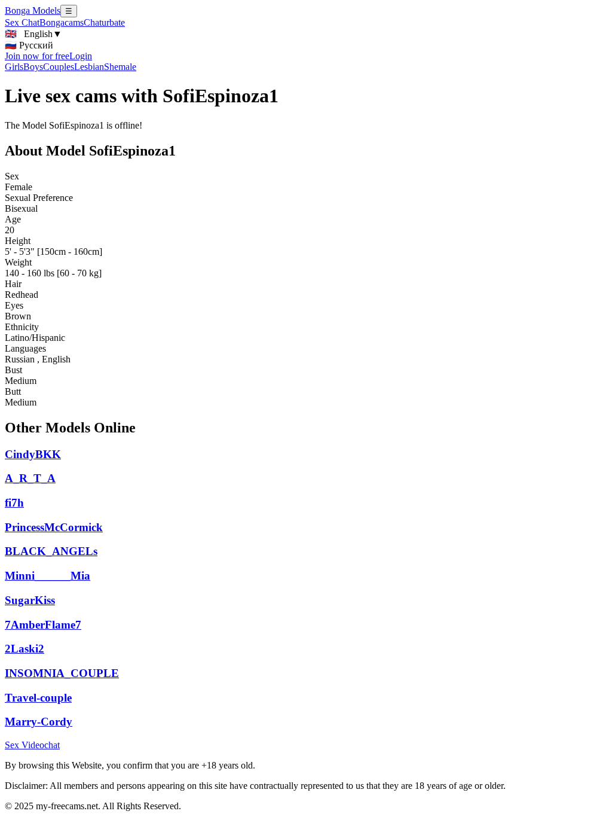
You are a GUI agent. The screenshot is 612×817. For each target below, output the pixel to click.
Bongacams (61, 22)
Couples (58, 67)
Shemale (120, 67)
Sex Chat (22, 22)
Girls (14, 67)
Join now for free (37, 56)
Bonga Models (32, 10)
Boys (33, 67)
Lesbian (89, 67)
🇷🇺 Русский (29, 45)
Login (80, 56)
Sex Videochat (32, 745)
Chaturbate (104, 22)
